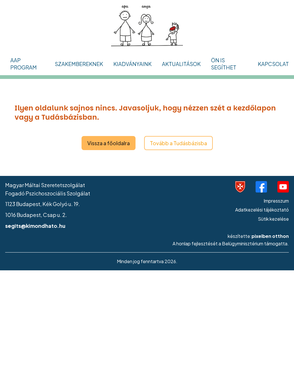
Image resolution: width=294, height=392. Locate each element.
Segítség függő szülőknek (45, 126)
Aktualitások (181, 64)
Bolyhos (67, 137)
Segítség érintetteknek (41, 109)
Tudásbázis (27, 144)
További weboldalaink (84, 120)
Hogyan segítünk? (35, 91)
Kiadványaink (132, 64)
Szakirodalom (74, 190)
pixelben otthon (270, 236)
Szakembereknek (79, 64)
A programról (29, 74)
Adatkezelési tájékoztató (262, 210)
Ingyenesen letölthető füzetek (153, 155)
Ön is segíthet (223, 64)
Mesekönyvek (133, 95)
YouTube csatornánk (40, 250)
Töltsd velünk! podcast (43, 232)
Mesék (24, 267)
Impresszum (276, 201)
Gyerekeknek (29, 196)
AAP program (23, 64)
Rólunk (21, 161)
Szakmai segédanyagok (87, 172)
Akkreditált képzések (83, 77)
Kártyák (125, 137)
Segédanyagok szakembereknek (137, 116)
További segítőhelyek (39, 179)
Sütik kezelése (273, 219)
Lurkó (64, 155)
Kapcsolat (273, 64)
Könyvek (126, 77)
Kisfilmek (27, 285)
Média (20, 214)
